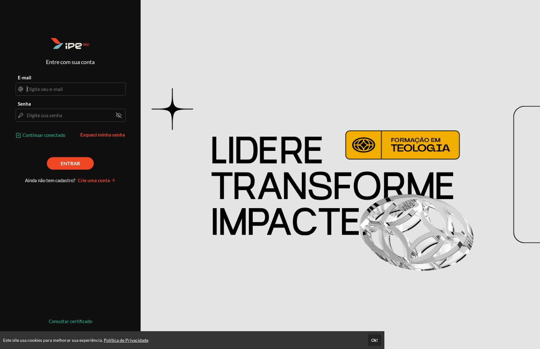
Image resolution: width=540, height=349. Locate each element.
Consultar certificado (70, 321)
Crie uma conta (94, 180)
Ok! (374, 340)
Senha (24, 104)
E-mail (24, 77)
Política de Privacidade (126, 340)
